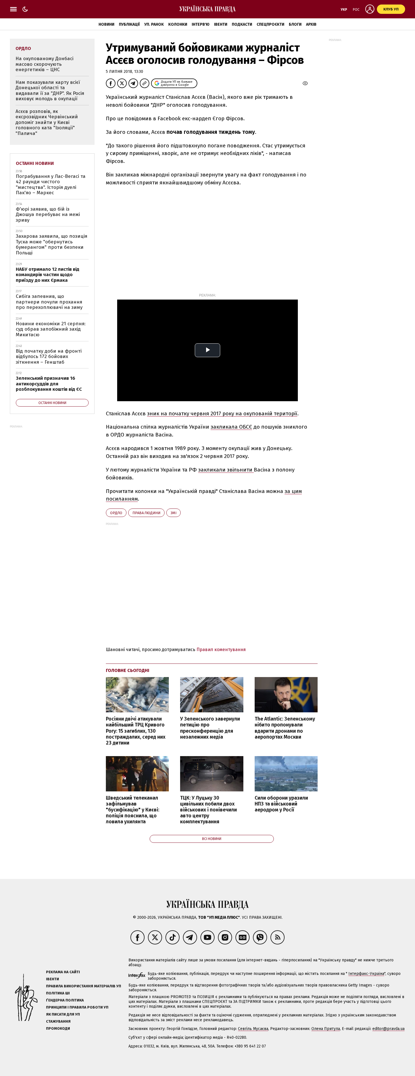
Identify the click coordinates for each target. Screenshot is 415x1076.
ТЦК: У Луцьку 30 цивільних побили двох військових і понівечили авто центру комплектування (208, 810)
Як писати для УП (63, 1014)
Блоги (295, 24)
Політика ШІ (58, 993)
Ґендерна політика (65, 1000)
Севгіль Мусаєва (253, 1028)
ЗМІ (173, 513)
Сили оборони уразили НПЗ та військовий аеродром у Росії (281, 804)
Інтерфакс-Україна (366, 973)
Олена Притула (325, 1028)
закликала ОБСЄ (231, 427)
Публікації (129, 24)
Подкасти (242, 24)
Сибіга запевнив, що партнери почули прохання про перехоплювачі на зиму (49, 301)
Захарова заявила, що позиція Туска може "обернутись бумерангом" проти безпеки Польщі (51, 244)
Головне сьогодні (127, 670)
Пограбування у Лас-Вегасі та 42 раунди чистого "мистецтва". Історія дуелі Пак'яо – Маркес (51, 184)
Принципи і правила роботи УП (77, 1007)
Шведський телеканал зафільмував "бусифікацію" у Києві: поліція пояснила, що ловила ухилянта (132, 810)
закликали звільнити (226, 469)
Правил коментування (221, 649)
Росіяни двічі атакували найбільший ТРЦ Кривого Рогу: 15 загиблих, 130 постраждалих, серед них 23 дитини (135, 731)
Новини (106, 24)
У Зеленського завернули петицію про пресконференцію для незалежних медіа (210, 728)
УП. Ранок (154, 24)
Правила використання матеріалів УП (83, 986)
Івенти (220, 24)
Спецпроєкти (270, 24)
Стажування (58, 1021)
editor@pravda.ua (388, 1028)
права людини (146, 513)
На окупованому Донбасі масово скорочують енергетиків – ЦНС (44, 64)
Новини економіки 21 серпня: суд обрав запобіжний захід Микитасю (51, 329)
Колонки (177, 24)
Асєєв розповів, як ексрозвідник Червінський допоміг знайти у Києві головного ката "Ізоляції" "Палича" (47, 122)
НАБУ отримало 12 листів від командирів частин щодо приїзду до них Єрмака (47, 274)
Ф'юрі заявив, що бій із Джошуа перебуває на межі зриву (48, 214)
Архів (311, 24)
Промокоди (58, 1028)
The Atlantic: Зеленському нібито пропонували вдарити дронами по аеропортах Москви (285, 728)
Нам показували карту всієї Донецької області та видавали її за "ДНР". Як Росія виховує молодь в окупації (50, 90)
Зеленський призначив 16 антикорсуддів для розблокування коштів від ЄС (49, 383)
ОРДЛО (116, 513)
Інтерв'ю (200, 24)
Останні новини (35, 163)
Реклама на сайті (63, 972)
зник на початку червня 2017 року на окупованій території (222, 413)
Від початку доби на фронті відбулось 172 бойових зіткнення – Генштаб (49, 356)
